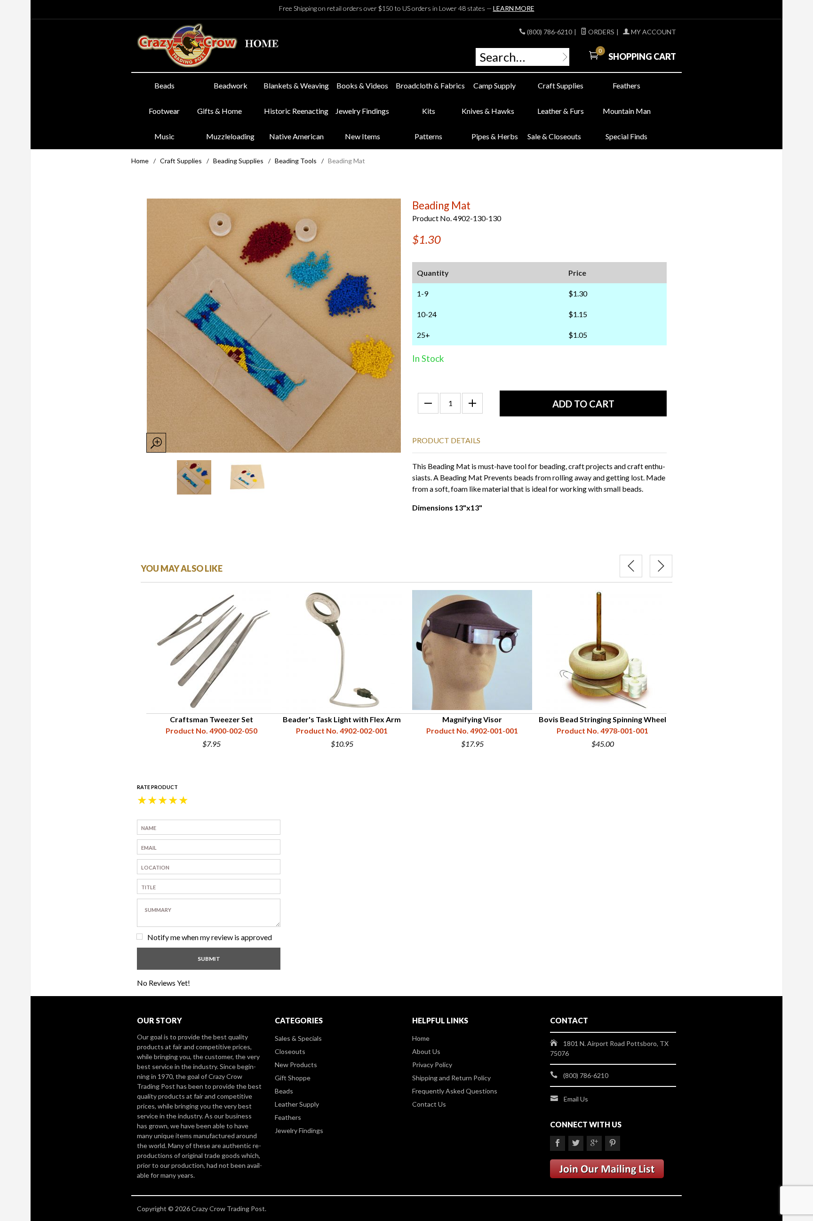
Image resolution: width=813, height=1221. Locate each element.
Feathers (626, 85)
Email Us (576, 1099)
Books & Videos (362, 85)
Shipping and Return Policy (451, 1078)
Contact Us (429, 1104)
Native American (296, 136)
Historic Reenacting (296, 110)
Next (661, 566)
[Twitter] (575, 1143)
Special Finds (626, 136)
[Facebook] (557, 1143)
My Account (653, 32)
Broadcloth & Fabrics (429, 85)
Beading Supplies (238, 161)
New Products (296, 1065)
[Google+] (594, 1143)
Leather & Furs (560, 110)
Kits (428, 110)
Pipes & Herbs (494, 136)
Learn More (513, 8)
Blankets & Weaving (296, 85)
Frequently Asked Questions (454, 1091)
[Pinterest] (612, 1143)
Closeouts (290, 1051)
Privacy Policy (432, 1065)
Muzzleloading (230, 136)
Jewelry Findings (362, 110)
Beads (164, 85)
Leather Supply (297, 1104)
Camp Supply (494, 85)
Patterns (428, 136)
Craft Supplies (560, 85)
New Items (362, 136)
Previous (631, 566)
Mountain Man (627, 110)
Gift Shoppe (293, 1078)
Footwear (164, 110)
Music (164, 136)
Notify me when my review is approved (209, 937)
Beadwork (230, 85)
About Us (426, 1051)
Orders (600, 32)
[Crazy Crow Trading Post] (223, 46)
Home (140, 161)
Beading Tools (296, 161)
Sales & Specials (298, 1038)
